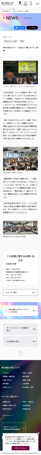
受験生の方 (6, 402)
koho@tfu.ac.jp (18, 280)
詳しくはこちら (20, 448)
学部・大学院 (27, 373)
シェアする (21, 28)
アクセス (20, 5)
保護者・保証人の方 (9, 405)
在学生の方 (26, 405)
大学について (7, 387)
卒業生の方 (26, 409)
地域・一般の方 (28, 402)
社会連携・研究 (28, 387)
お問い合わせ (7, 380)
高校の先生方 (7, 409)
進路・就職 (26, 380)
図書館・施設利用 (9, 376)
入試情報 (26, 384)
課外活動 (26, 376)
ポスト (33, 28)
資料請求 (6, 384)
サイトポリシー (8, 415)
